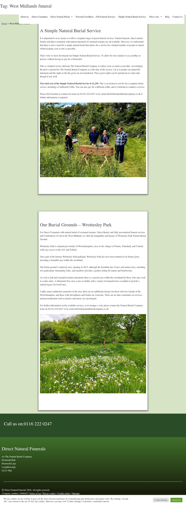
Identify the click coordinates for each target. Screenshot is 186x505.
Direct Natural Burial (60, 16)
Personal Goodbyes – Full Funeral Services (95, 16)
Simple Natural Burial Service (132, 16)
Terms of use (35, 493)
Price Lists (154, 16)
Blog (167, 16)
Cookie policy (64, 493)
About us (24, 16)
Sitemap (75, 493)
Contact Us (177, 16)
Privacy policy (49, 493)
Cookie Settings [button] (161, 500)
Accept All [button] (176, 500)
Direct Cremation (40, 16)
